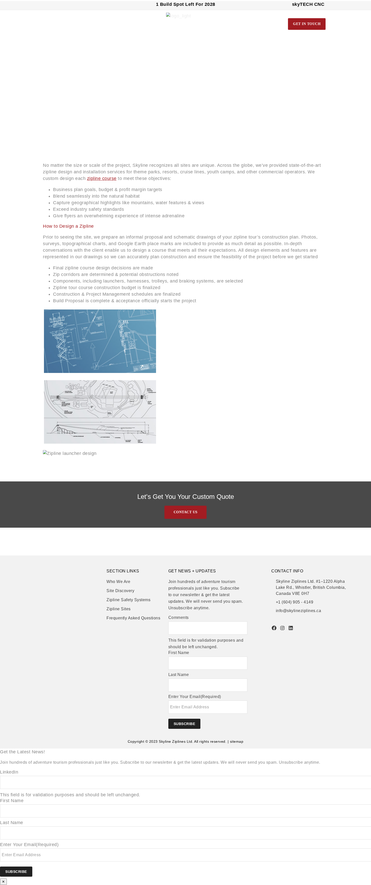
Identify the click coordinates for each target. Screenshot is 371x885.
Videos (246, 23)
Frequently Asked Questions (133, 618)
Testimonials (270, 23)
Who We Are (118, 581)
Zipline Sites (119, 609)
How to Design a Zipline (68, 226)
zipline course (102, 178)
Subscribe (184, 724)
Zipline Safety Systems (128, 600)
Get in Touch (307, 24)
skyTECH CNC (308, 4)
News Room (224, 23)
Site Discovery (120, 591)
